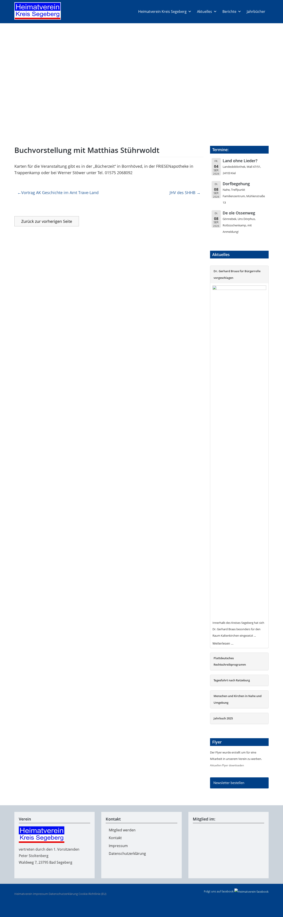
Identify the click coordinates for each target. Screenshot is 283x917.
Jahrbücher (256, 11)
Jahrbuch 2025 (223, 718)
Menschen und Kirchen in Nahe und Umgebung (238, 699)
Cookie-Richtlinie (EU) (92, 894)
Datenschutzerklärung (127, 853)
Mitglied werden (122, 830)
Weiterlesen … (222, 643)
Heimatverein (23, 894)
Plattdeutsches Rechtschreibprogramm (230, 661)
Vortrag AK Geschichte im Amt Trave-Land (60, 192)
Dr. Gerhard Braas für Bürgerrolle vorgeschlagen (237, 274)
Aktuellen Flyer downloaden (227, 765)
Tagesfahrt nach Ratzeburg (232, 680)
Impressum (118, 845)
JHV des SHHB (182, 192)
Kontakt (115, 837)
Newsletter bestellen (228, 782)
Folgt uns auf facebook (219, 891)
